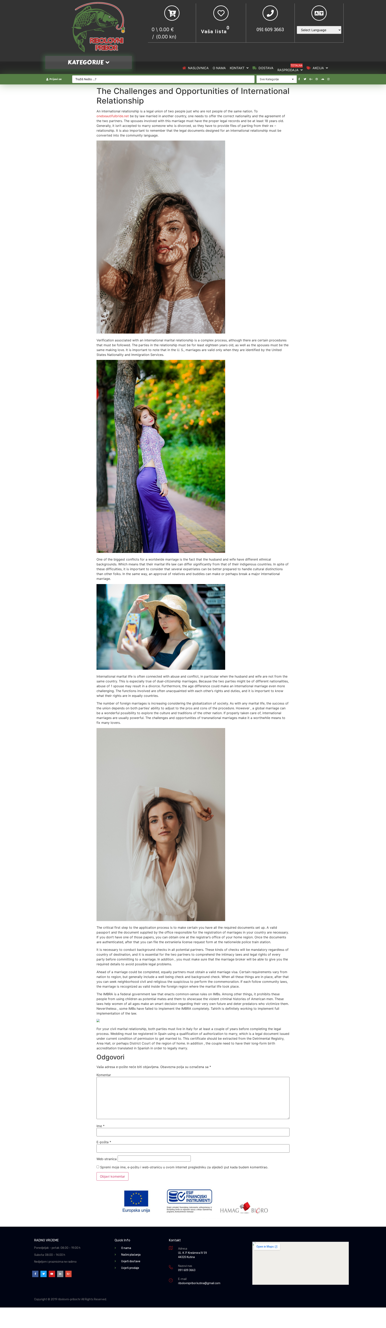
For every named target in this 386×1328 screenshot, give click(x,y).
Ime (100, 1126)
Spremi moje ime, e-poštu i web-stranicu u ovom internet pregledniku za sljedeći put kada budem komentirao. (184, 1167)
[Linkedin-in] (60, 1274)
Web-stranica (106, 1159)
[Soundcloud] (322, 79)
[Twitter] (305, 79)
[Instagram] (328, 79)
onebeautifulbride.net (112, 116)
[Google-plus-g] (310, 79)
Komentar (103, 1074)
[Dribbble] (316, 79)
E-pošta (103, 1142)
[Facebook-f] (299, 79)
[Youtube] (52, 1274)
